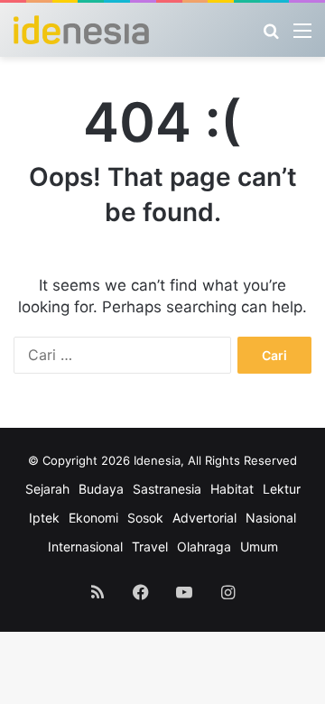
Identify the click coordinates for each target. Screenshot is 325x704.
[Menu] (302, 36)
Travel (150, 546)
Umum (259, 546)
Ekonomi (93, 517)
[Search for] (271, 36)
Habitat (232, 488)
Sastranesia (167, 488)
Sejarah (47, 488)
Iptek (44, 517)
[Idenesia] (81, 29)
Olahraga (204, 546)
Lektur (282, 488)
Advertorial (204, 517)
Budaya (101, 488)
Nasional (271, 517)
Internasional (85, 546)
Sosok (145, 517)
